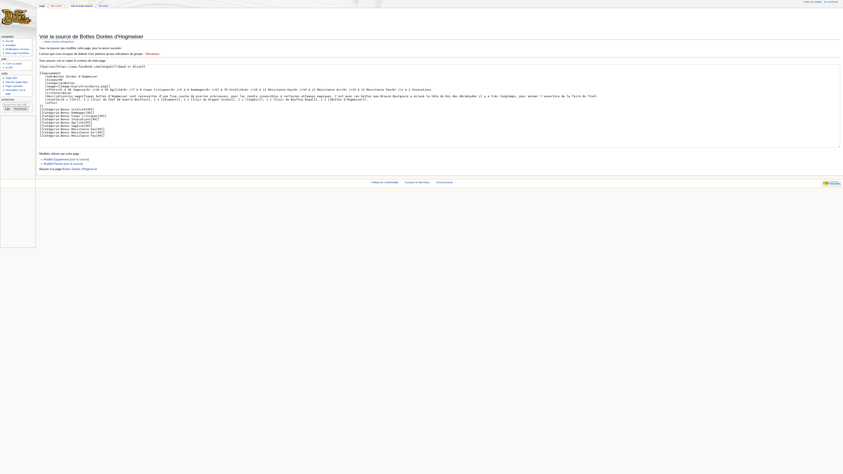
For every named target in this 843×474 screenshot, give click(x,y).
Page (42, 6)
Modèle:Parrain (53, 163)
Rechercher (7, 99)
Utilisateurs (152, 54)
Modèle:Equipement (56, 159)
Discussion (56, 6)
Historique (103, 6)
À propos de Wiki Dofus (417, 182)
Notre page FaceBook (17, 53)
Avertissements (444, 182)
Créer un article (13, 63)
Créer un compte (812, 1)
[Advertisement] (119, 21)
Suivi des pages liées (16, 82)
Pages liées (11, 78)
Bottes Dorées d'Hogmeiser (59, 41)
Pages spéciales (14, 86)
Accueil (9, 41)
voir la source (79, 159)
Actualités (10, 45)
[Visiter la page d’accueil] (17, 17)
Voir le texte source (82, 6)
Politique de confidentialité (384, 182)
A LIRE (9, 67)
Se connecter (831, 1)
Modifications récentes (17, 49)
